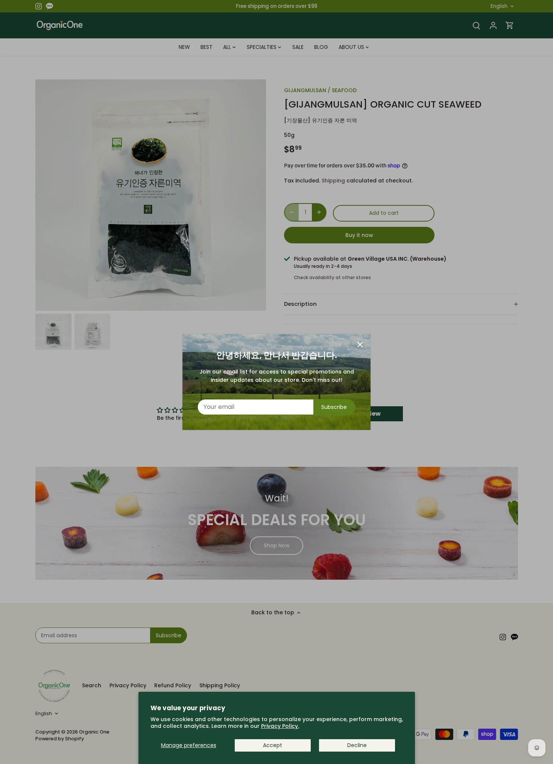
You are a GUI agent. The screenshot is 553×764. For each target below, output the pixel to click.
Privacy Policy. (280, 726)
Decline (357, 745)
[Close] (360, 344)
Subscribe (334, 407)
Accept (272, 745)
